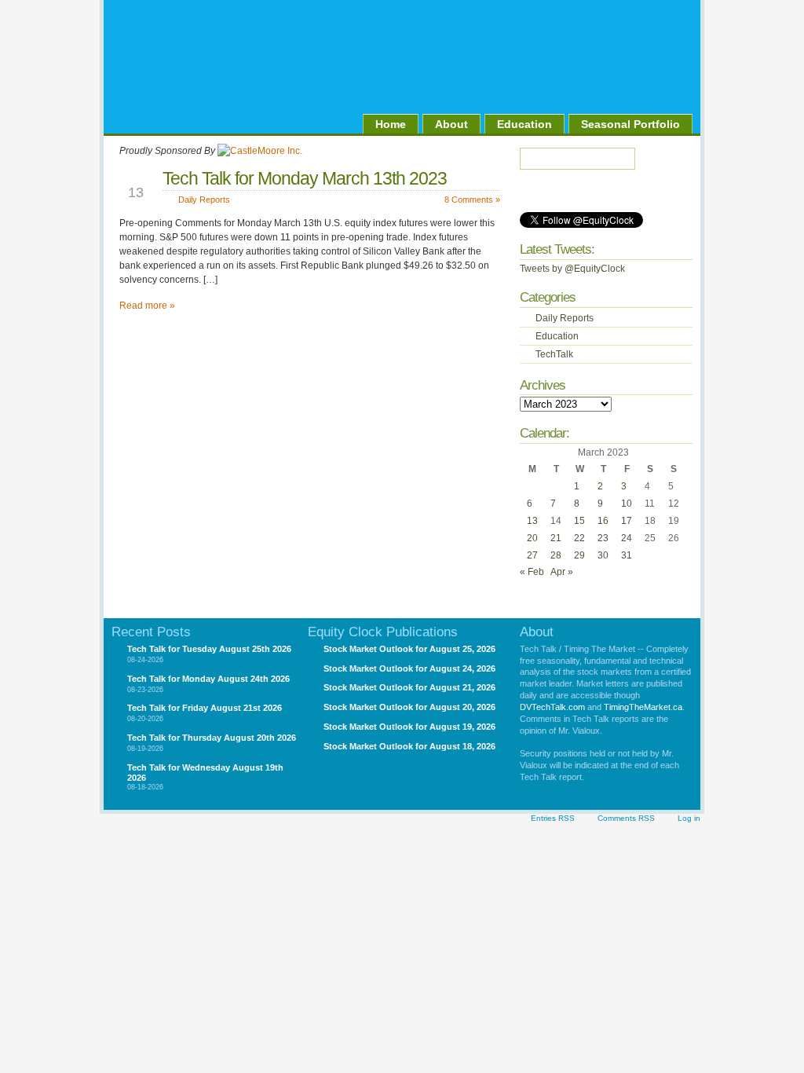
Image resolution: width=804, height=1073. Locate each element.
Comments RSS (626, 818)
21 (555, 538)
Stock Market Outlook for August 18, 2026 (409, 746)
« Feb (532, 571)
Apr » (561, 571)
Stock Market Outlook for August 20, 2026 (409, 707)
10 (626, 503)
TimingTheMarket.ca (643, 707)
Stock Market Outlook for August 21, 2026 (409, 687)
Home (390, 124)
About (451, 124)
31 (626, 555)
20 (532, 538)
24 (626, 538)
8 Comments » (472, 199)
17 (626, 520)
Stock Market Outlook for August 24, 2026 (409, 668)
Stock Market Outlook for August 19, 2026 (409, 726)
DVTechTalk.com (552, 707)
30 (603, 555)
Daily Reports (204, 199)
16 (603, 520)
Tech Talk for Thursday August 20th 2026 (211, 737)
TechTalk (554, 354)
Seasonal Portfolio (630, 124)
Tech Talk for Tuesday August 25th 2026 (209, 649)
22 (579, 538)
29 (579, 555)
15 (579, 520)
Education (524, 124)
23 (603, 538)
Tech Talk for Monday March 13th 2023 (305, 178)
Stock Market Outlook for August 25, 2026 (409, 649)
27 (532, 555)
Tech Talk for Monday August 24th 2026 (208, 678)
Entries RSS (553, 818)
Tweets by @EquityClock (572, 268)
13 (532, 520)
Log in (689, 818)
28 (555, 555)
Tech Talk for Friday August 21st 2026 (204, 707)
